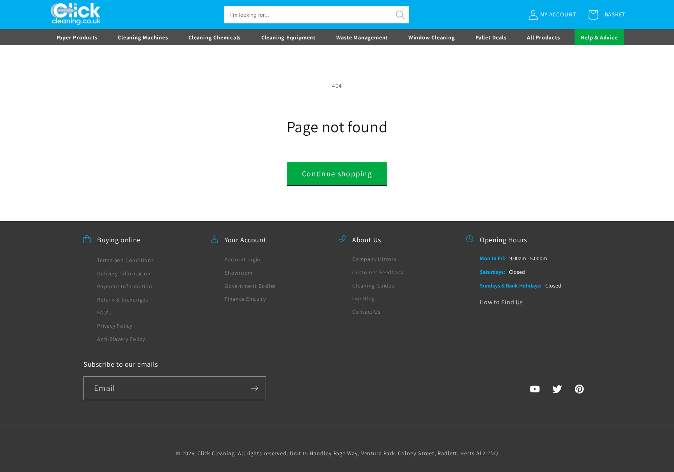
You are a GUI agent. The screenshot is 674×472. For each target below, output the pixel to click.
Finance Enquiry (245, 298)
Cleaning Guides (373, 285)
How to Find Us (501, 302)
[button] (316, 14)
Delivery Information (124, 273)
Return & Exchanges (122, 299)
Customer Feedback (378, 272)
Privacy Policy (114, 325)
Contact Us (366, 311)
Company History (374, 259)
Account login (243, 259)
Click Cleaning (216, 453)
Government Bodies (250, 285)
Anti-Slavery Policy (121, 338)
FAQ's (104, 312)
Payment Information (125, 286)
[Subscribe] (254, 388)
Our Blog (363, 298)
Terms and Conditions (125, 260)
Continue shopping (337, 174)
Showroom (239, 272)
